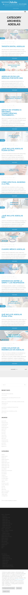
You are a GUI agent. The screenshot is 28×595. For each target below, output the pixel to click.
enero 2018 (4, 444)
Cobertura (4, 475)
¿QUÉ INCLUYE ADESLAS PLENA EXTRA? (12, 149)
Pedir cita (3, 487)
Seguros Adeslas (5, 492)
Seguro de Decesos (5, 491)
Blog (2, 547)
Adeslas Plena (4, 461)
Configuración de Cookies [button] (8, 588)
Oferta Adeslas (4, 541)
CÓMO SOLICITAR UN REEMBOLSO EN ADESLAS (13, 349)
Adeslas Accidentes (6, 557)
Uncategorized (5, 495)
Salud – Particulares (6, 514)
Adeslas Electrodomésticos (7, 565)
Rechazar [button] (19, 588)
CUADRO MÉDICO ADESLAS (13, 249)
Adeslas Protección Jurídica (7, 566)
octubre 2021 (4, 425)
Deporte (3, 481)
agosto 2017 (4, 446)
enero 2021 (4, 438)
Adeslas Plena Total (5, 465)
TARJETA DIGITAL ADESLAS (13, 46)
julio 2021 (4, 430)
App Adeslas (4, 468)
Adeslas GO (4, 516)
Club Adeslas (4, 473)
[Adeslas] (9, 11)
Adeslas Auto (4, 563)
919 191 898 (22, 5)
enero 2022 (4, 421)
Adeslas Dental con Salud (7, 536)
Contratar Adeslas (5, 543)
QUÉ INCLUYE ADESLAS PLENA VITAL (12, 315)
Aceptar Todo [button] (6, 591)
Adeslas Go (10, 212)
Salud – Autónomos (6, 528)
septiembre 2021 (5, 427)
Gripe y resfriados (12, 278)
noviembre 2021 (5, 424)
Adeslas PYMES (5, 531)
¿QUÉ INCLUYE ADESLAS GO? (12, 216)
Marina (11, 41)
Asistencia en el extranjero (7, 470)
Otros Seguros (4, 554)
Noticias (3, 486)
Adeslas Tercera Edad (6, 527)
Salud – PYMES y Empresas (7, 530)
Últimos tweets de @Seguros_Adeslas (9, 500)
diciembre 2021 (5, 422)
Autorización (4, 472)
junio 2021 (4, 432)
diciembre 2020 (5, 440)
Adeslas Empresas (6, 533)
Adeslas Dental (4, 456)
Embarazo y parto (5, 483)
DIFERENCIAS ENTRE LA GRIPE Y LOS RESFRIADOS (13, 282)
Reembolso (10, 345)
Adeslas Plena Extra (12, 145)
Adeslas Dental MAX (6, 535)
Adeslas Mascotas (5, 459)
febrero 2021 (4, 436)
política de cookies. (20, 579)
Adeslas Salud (4, 544)
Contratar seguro (5, 478)
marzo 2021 (4, 435)
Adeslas (4, 43)
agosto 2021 (4, 429)
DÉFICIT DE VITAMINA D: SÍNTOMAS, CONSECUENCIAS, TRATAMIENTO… (12, 112)
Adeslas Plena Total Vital (7, 524)
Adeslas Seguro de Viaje (7, 558)
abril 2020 (4, 443)
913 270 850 (22, 4)
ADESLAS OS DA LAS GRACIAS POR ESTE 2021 (12, 77)
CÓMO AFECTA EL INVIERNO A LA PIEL (13, 183)
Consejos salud (11, 179)
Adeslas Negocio (5, 560)
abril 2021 (4, 433)
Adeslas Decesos (5, 538)
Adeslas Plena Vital (12, 311)
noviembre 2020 (5, 441)
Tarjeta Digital (11, 43)
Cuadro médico (11, 246)
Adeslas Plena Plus (5, 464)
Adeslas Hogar (5, 561)
